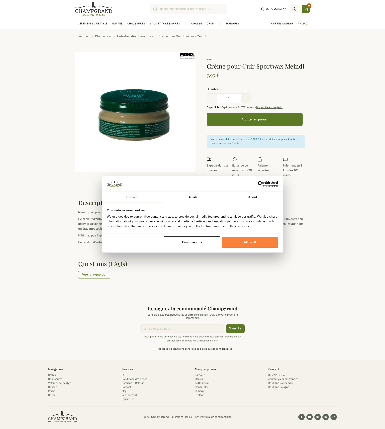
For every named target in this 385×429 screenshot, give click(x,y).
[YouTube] (309, 417)
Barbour (200, 375)
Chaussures (55, 379)
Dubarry (200, 391)
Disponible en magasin (269, 107)
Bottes (52, 375)
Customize (189, 242)
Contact (126, 387)
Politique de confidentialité (215, 417)
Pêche (51, 391)
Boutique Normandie (280, 383)
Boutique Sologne (278, 387)
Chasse (52, 387)
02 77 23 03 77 (276, 375)
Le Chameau (202, 383)
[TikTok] (333, 417)
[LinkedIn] (325, 417)
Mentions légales (182, 417)
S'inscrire (235, 328)
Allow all (250, 242)
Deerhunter (201, 387)
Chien (51, 395)
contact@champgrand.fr (283, 379)
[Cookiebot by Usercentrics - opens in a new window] (260, 184)
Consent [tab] (132, 197)
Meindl (211, 59)
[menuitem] (92, 23)
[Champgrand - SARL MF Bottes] (93, 8)
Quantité (213, 89)
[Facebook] (301, 417)
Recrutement (129, 395)
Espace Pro (128, 399)
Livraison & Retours (133, 383)
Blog (124, 391)
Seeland (199, 395)
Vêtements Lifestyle (59, 383)
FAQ (124, 375)
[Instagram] (317, 417)
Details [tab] (193, 197)
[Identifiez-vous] (294, 9)
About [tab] (252, 197)
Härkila (199, 379)
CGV (196, 417)
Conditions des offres (134, 379)
